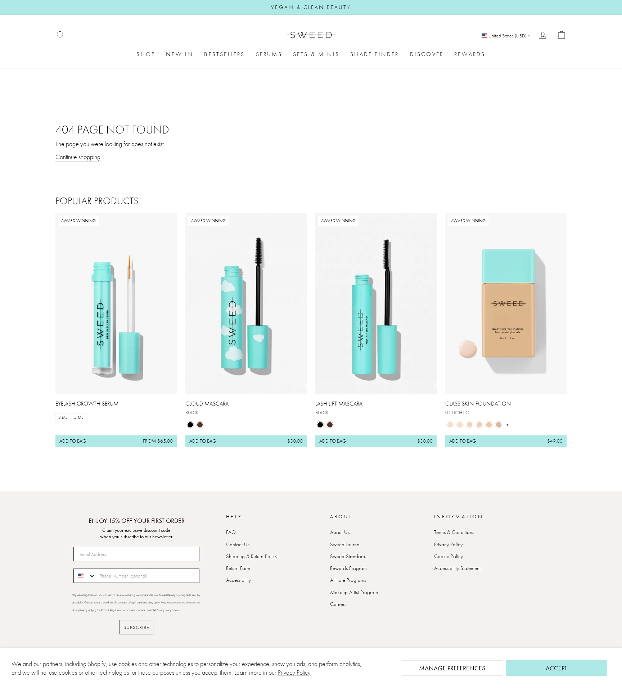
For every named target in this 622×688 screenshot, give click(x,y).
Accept (556, 668)
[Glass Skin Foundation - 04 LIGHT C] (479, 424)
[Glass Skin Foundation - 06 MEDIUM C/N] (498, 424)
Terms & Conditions (454, 532)
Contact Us (237, 544)
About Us (340, 532)
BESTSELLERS (224, 54)
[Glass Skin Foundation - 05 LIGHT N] (489, 424)
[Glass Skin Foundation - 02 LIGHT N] (459, 424)
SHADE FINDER (374, 54)
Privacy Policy (294, 672)
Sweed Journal (345, 544)
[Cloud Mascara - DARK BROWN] (200, 424)
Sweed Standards (348, 556)
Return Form (238, 568)
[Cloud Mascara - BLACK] (190, 424)
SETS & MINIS (316, 54)
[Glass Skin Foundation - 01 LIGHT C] (450, 424)
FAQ (231, 532)
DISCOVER (427, 54)
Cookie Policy (448, 556)
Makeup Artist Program (354, 592)
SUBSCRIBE (136, 627)
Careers (338, 604)
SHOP (145, 54)
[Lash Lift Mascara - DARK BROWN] (329, 424)
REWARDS (469, 54)
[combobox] (85, 576)
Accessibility (238, 580)
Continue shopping (77, 157)
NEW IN (179, 54)
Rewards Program (348, 568)
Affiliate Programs (348, 580)
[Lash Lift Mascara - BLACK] (320, 424)
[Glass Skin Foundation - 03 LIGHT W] (469, 424)
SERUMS (269, 54)
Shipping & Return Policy (251, 556)
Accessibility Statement (457, 568)
